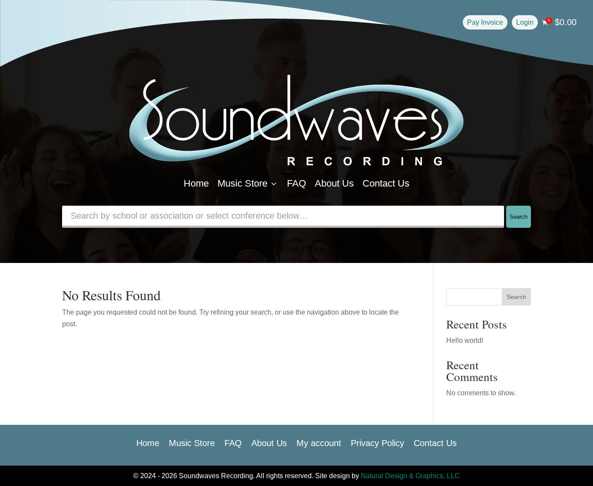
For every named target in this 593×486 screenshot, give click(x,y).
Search (518, 216)
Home (196, 183)
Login (525, 22)
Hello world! (464, 340)
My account (318, 442)
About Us (334, 183)
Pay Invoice (485, 22)
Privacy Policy (377, 442)
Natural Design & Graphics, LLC (410, 475)
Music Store (247, 183)
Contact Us (385, 183)
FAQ (296, 183)
